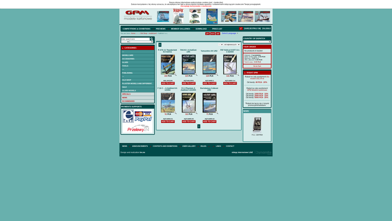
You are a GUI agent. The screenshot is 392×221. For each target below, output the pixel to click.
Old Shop (143, 33)
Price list (217, 29)
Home (133, 33)
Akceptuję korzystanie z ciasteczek (196, 6)
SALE (124, 87)
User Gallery (189, 146)
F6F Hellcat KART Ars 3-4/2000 (229, 51)
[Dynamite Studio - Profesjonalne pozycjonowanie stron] (262, 152)
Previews (161, 29)
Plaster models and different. (137, 83)
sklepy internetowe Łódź (242, 152)
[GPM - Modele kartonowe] (137, 20)
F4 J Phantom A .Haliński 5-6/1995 (188, 89)
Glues (125, 62)
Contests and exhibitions (165, 146)
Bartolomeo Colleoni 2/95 (209, 89)
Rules (203, 146)
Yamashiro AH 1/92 (209, 51)
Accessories (128, 59)
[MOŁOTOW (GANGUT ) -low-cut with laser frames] (257, 130)
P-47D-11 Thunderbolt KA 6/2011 (167, 51)
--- (138, 33)
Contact (230, 146)
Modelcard (127, 55)
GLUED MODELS (129, 90)
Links (218, 146)
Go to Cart (257, 66)
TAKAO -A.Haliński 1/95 (188, 51)
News (124, 98)
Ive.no (142, 152)
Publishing (127, 73)
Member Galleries (180, 29)
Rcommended (128, 101)
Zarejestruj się (252, 28)
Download (201, 29)
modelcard (152, 33)
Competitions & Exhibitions (136, 29)
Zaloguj (266, 28)
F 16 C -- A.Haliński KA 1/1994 (167, 89)
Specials (126, 94)
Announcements (140, 146)
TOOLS (125, 66)
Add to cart (168, 83)
